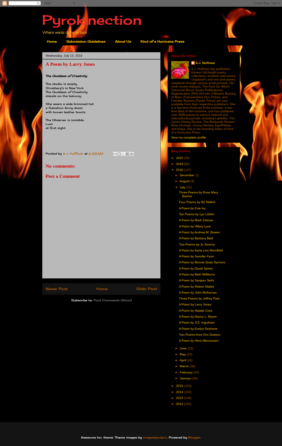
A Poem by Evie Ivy (192, 208)
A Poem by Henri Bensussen (199, 340)
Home (52, 41)
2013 (180, 398)
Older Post (146, 289)
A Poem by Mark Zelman (196, 220)
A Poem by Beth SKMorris (197, 274)
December (187, 175)
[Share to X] (123, 154)
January (186, 378)
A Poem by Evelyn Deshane (198, 328)
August (185, 181)
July (183, 187)
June (183, 348)
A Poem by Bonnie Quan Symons (202, 262)
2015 (180, 386)
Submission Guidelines (86, 41)
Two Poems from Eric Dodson (199, 334)
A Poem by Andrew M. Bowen (199, 232)
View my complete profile (188, 137)
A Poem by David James (196, 268)
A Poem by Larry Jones (195, 304)
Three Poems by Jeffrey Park (199, 298)
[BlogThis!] (119, 154)
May (183, 354)
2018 (180, 164)
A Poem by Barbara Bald (196, 238)
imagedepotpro (155, 437)
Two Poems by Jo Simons (197, 244)
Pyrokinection (92, 20)
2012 (180, 404)
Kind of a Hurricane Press (162, 41)
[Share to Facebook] (127, 154)
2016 (180, 170)
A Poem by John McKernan (198, 292)
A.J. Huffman (205, 63)
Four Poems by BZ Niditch (197, 202)
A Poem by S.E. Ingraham (197, 322)
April (183, 360)
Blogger (194, 437)
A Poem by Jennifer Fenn (196, 256)
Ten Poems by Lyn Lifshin (196, 214)
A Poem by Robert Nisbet (196, 286)
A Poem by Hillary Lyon (195, 226)
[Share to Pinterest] (132, 154)
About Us (123, 41)
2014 (180, 392)
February (186, 372)
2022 (180, 158)
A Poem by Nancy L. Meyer (198, 316)
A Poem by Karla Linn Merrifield (201, 250)
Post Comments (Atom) (113, 300)
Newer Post (57, 289)
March (184, 366)
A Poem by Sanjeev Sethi (196, 280)
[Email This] (115, 154)
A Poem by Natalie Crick (195, 310)
